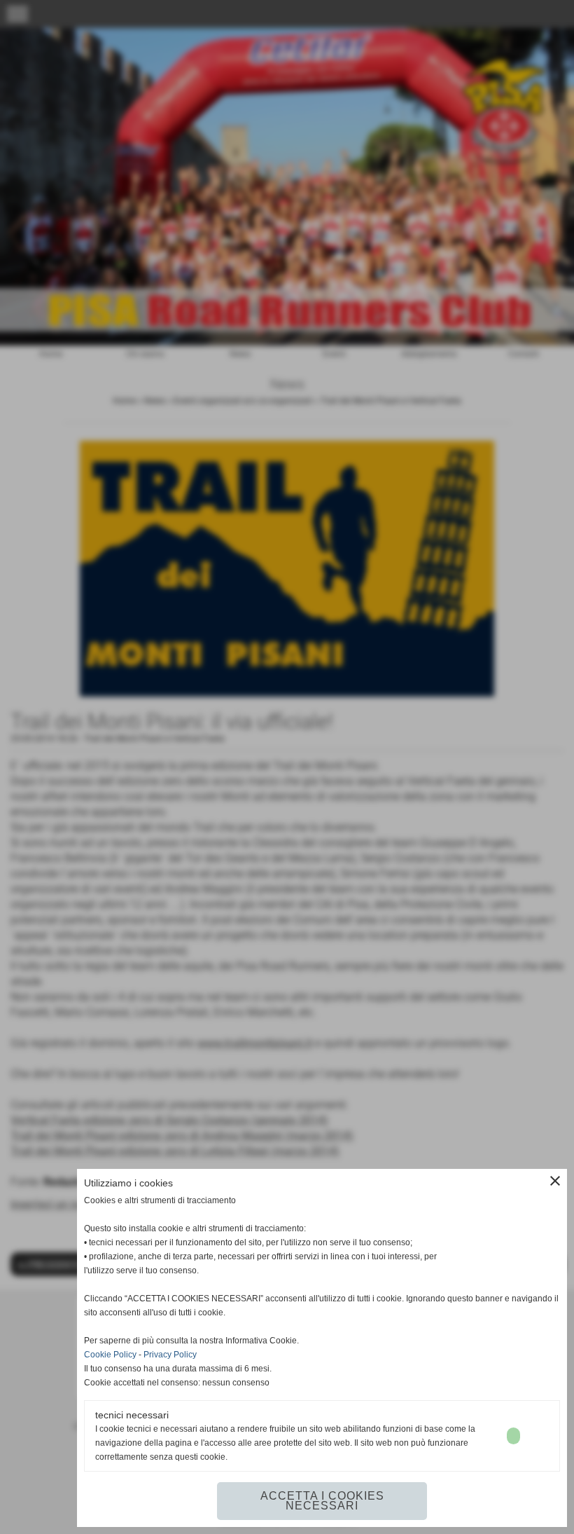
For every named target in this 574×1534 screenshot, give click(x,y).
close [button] (555, 1180)
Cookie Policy (110, 1355)
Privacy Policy (170, 1355)
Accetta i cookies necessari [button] (322, 1501)
